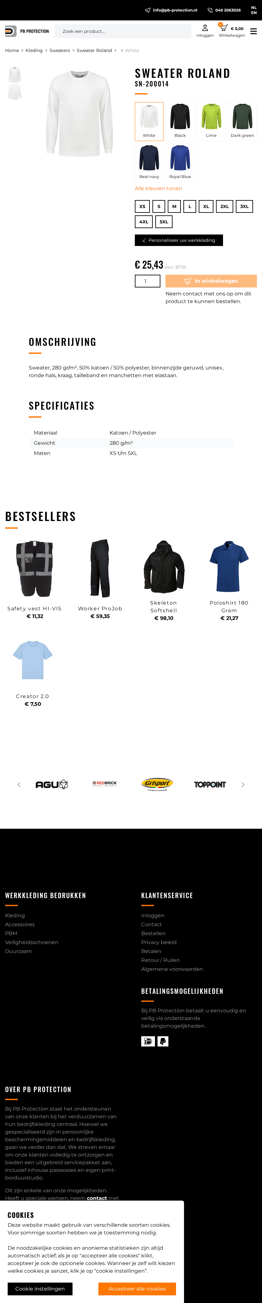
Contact (151, 924)
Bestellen (153, 933)
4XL (143, 222)
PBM (11, 933)
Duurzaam (18, 951)
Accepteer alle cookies (137, 1289)
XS (142, 206)
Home (12, 50)
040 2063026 (228, 10)
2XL (224, 206)
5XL (164, 222)
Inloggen (153, 915)
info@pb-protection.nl (175, 10)
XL (206, 206)
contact (97, 1198)
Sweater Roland (94, 50)
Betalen (151, 951)
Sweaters (60, 50)
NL (254, 7)
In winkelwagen (216, 281)
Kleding (34, 50)
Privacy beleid (159, 942)
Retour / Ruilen (160, 960)
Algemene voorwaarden (172, 969)
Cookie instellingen (40, 1289)
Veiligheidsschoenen (31, 942)
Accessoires (20, 924)
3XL (244, 206)
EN (254, 12)
